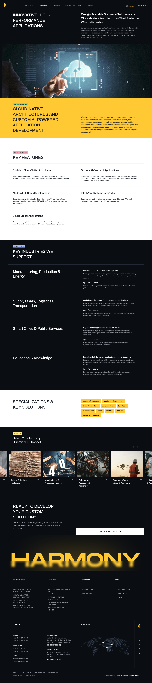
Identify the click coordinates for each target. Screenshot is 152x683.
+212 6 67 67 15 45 (20, 638)
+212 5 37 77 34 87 (20, 648)
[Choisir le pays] (103, 642)
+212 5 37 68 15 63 (20, 651)
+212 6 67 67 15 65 (20, 641)
